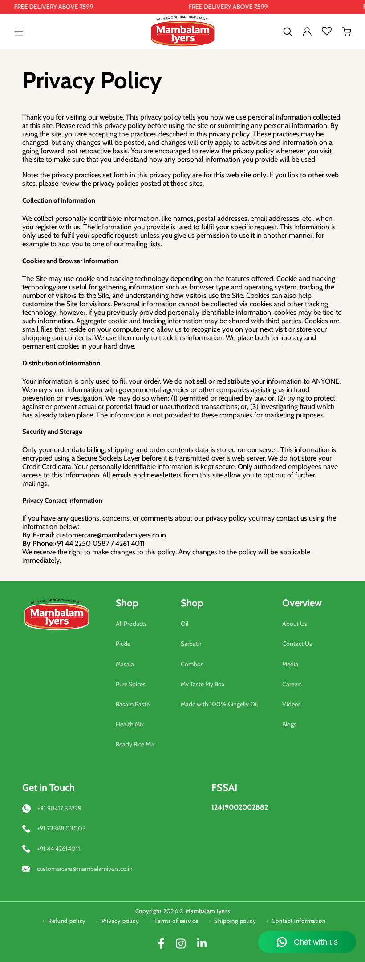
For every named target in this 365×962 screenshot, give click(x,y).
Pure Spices (131, 684)
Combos (192, 664)
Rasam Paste (133, 704)
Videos (291, 704)
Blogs (289, 724)
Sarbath (191, 644)
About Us (294, 624)
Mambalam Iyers (208, 910)
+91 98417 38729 (59, 808)
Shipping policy (235, 920)
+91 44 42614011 (58, 849)
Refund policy (67, 920)
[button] (18, 31)
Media (290, 664)
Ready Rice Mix (135, 744)
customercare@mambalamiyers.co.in (85, 869)
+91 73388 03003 (61, 828)
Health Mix (130, 724)
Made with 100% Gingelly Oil (219, 704)
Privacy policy (120, 920)
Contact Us (297, 644)
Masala (125, 664)
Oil (184, 624)
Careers (292, 684)
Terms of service (176, 920)
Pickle (123, 644)
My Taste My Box (203, 684)
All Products (131, 624)
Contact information (298, 920)
